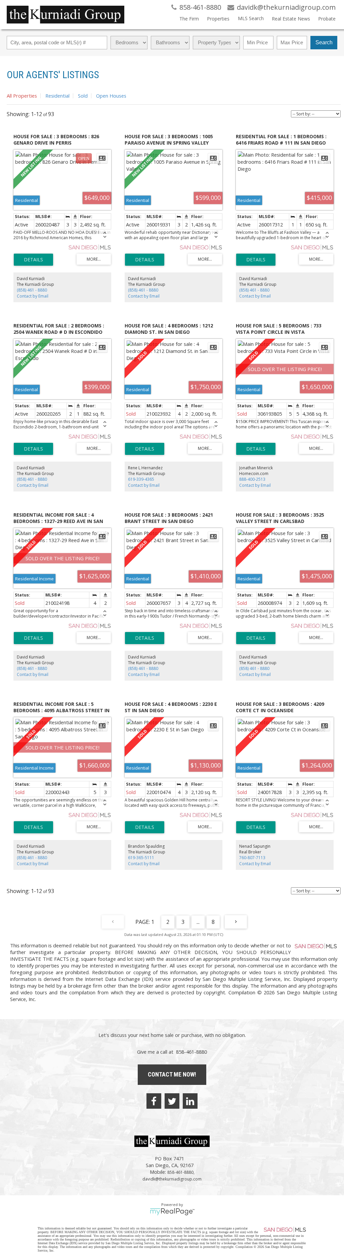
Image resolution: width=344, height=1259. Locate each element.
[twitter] (172, 1101)
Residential (57, 95)
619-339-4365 (141, 479)
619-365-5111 (141, 857)
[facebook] (153, 1101)
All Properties (22, 95)
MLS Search (250, 18)
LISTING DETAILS (33, 260)
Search (324, 42)
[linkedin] (190, 1101)
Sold (83, 95)
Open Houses (111, 95)
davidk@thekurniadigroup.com (172, 1179)
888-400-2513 (252, 479)
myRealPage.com (172, 1211)
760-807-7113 (252, 857)
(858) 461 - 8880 (32, 290)
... (198, 922)
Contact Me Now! (172, 1074)
